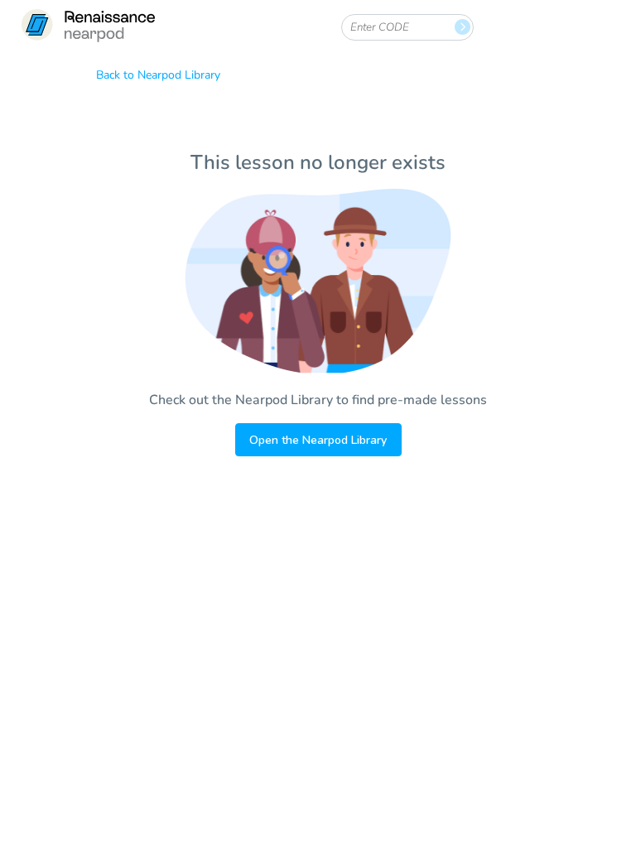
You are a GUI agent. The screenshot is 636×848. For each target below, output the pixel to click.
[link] (87, 27)
